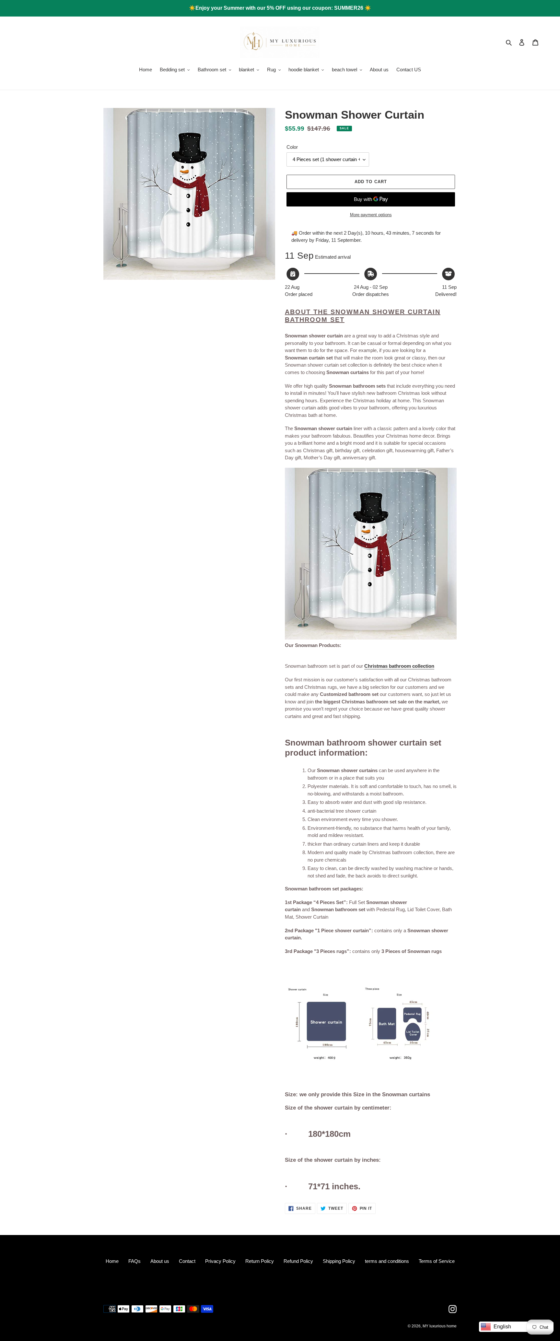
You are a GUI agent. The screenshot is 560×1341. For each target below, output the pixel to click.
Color (292, 147)
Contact (187, 1261)
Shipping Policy (339, 1261)
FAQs (134, 1261)
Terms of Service (437, 1261)
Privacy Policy (220, 1261)
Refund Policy (298, 1261)
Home (112, 1261)
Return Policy (259, 1261)
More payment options (371, 214)
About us (159, 1261)
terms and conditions (387, 1261)
